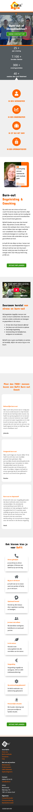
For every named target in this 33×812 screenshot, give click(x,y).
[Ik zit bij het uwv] (16, 125)
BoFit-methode (7, 754)
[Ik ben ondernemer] (16, 109)
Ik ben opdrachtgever (16, 149)
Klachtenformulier (8, 803)
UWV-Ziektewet (7, 769)
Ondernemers (6, 767)
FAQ (3, 759)
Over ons (5, 752)
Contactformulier (7, 798)
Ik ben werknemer (16, 101)
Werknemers (6, 765)
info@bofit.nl (6, 782)
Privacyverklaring (7, 800)
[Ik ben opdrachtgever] (16, 141)
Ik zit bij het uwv (17, 133)
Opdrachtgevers (7, 772)
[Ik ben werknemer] (16, 93)
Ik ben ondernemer (16, 117)
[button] (16, 13)
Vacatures (5, 757)
